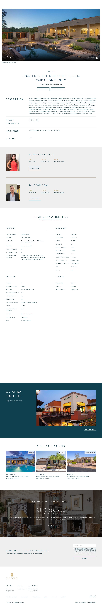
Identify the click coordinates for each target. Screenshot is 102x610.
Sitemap (63, 597)
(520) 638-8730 (45, 161)
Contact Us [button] (51, 525)
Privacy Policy (89, 553)
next (10, 57)
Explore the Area (90, 430)
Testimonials (36, 597)
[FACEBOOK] (94, 596)
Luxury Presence (19, 602)
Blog (45, 597)
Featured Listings (11, 597)
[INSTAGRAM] (91, 596)
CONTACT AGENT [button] (34, 168)
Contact (53, 597)
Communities (24, 597)
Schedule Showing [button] (57, 89)
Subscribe (84, 558)
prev (6, 57)
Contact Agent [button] (43, 89)
